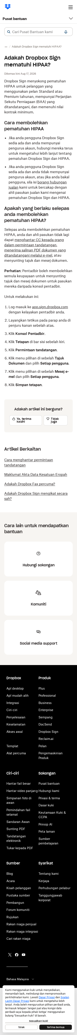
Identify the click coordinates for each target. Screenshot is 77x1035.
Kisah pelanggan (18, 888)
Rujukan (12, 917)
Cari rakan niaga (18, 938)
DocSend (45, 724)
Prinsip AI (45, 824)
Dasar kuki (46, 805)
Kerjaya (43, 881)
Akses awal (14, 731)
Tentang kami (48, 873)
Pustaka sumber (18, 895)
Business (45, 703)
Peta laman (46, 831)
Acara (10, 881)
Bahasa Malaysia (17, 979)
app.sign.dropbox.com (50, 307)
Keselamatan (15, 724)
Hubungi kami (48, 791)
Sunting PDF (15, 829)
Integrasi (12, 703)
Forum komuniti (18, 910)
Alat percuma (16, 753)
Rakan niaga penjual (21, 924)
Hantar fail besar (18, 783)
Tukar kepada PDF (19, 848)
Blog (9, 873)
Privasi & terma (49, 798)
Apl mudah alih (17, 695)
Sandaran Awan (18, 822)
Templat (12, 746)
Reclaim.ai (45, 739)
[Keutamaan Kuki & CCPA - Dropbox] (38, 1008)
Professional (47, 695)
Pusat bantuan (15, 19)
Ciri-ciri (11, 710)
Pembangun (15, 902)
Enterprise (45, 710)
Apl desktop (15, 688)
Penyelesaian (15, 717)
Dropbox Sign (48, 731)
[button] (8, 31)
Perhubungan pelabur (54, 888)
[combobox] (38, 32)
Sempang (45, 717)
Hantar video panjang (22, 791)
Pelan (42, 746)
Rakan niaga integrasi (22, 931)
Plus (41, 688)
